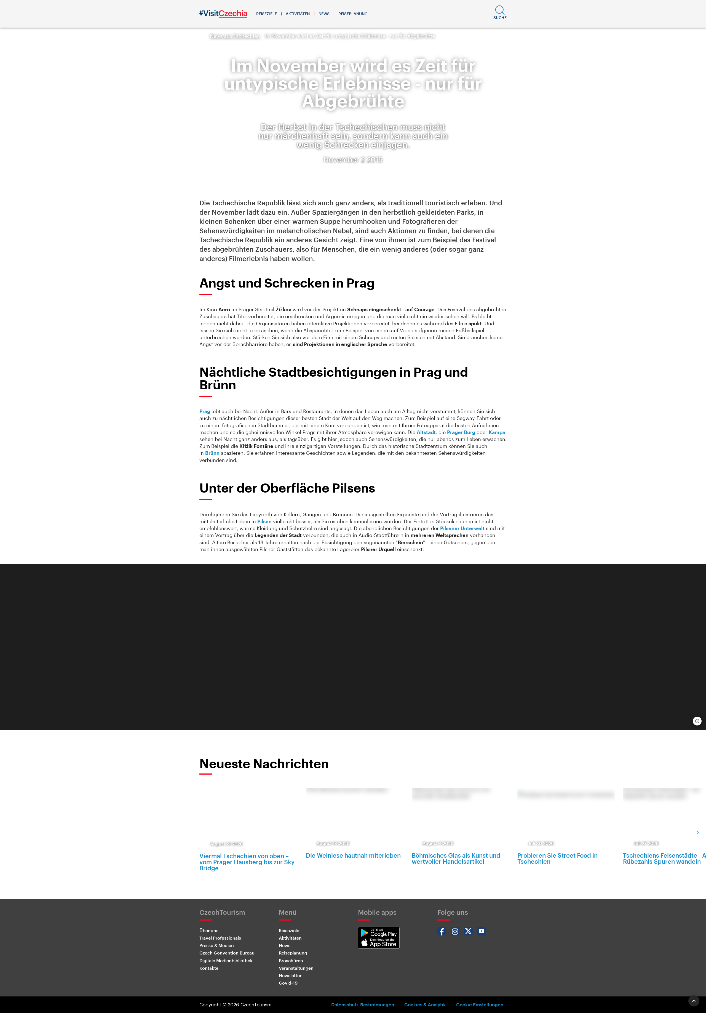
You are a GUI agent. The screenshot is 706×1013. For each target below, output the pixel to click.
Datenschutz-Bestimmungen (362, 1004)
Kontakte (208, 968)
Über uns (208, 930)
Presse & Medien (216, 945)
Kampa (497, 432)
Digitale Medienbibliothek (226, 960)
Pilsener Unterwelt (462, 528)
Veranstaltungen (296, 968)
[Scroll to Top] (693, 1000)
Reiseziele (266, 13)
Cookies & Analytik (425, 1004)
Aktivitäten (298, 13)
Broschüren (291, 960)
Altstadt (426, 432)
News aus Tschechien (235, 36)
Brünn (212, 453)
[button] (500, 13)
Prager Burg (461, 432)
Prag (204, 411)
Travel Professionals (220, 937)
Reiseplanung (353, 13)
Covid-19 (288, 982)
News (324, 13)
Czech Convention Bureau (227, 952)
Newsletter (290, 975)
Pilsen (264, 521)
